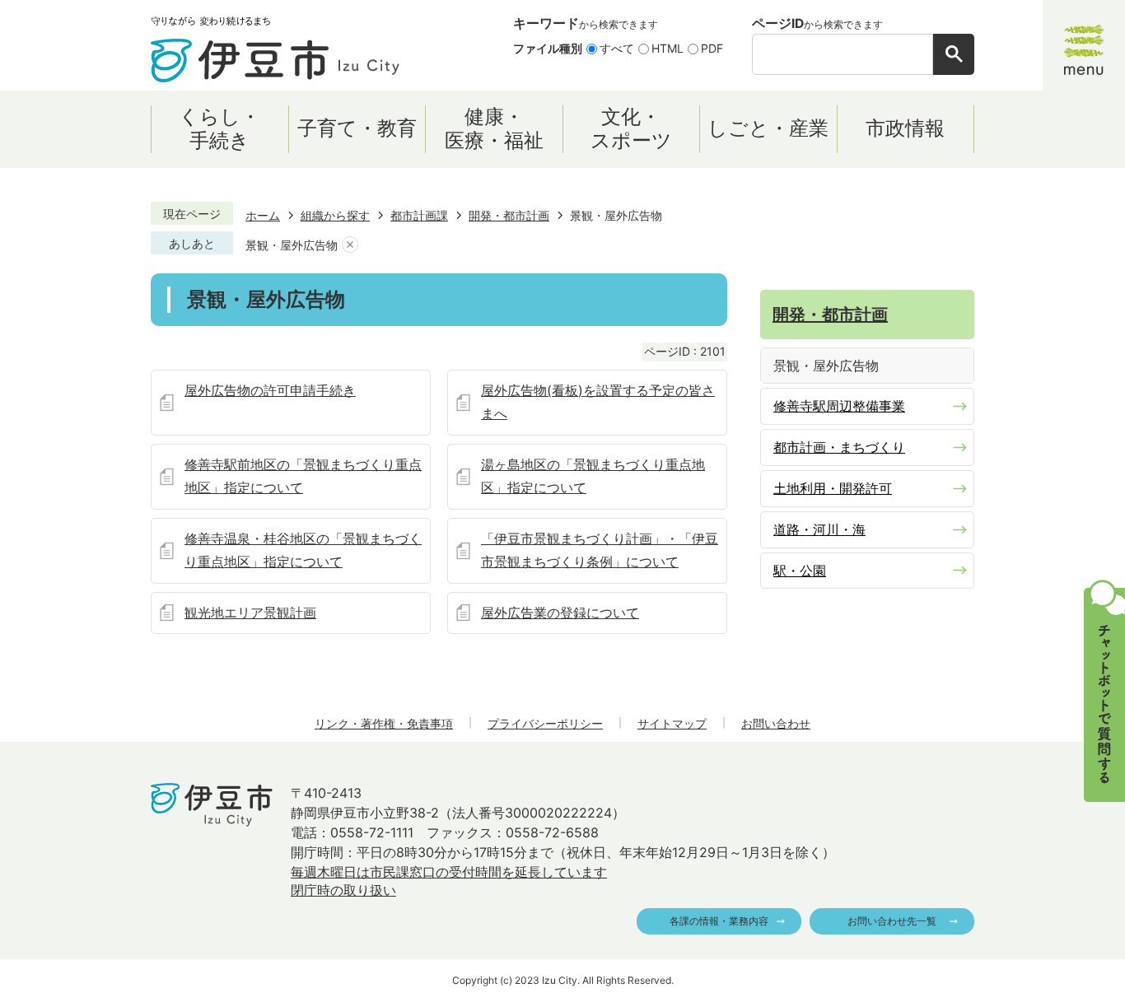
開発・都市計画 (509, 215)
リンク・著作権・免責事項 (384, 723)
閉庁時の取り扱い (343, 890)
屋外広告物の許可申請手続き (270, 390)
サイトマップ (672, 723)
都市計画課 (419, 215)
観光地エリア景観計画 (250, 612)
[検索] (953, 54)
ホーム (262, 215)
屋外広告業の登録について (560, 612)
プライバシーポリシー (545, 723)
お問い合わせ (775, 723)
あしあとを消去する (350, 245)
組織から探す (335, 215)
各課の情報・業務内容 (719, 921)
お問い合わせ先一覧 (891, 921)
